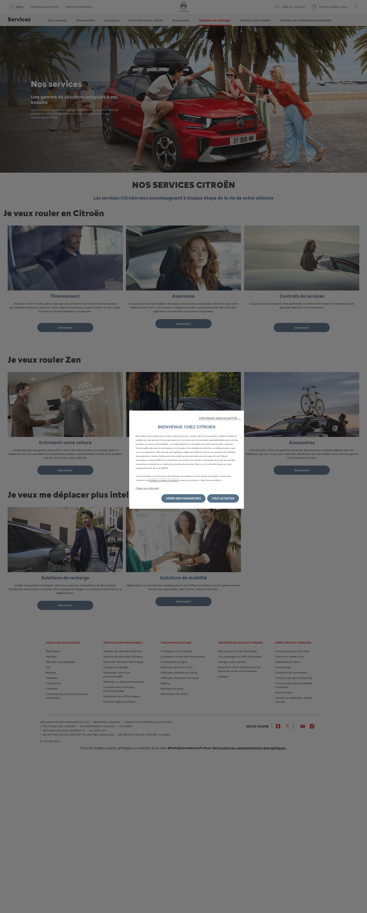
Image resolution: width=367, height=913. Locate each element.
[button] (220, 418)
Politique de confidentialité (147, 488)
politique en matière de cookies (163, 480)
